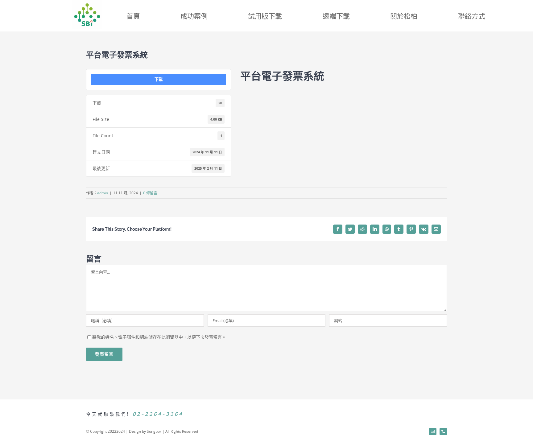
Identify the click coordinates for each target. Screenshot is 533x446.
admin (102, 193)
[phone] (443, 431)
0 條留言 (150, 193)
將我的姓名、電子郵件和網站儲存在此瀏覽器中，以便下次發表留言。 (159, 337)
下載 (159, 79)
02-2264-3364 (158, 414)
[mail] (432, 431)
